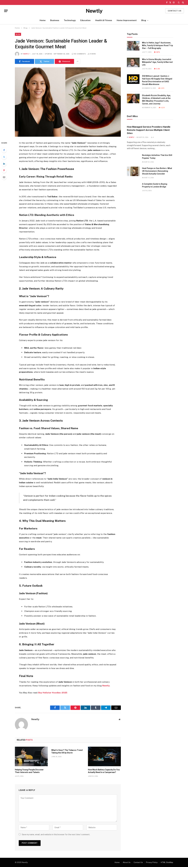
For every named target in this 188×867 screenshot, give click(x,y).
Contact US (174, 11)
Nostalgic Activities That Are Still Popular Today (157, 156)
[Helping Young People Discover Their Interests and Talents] (31, 756)
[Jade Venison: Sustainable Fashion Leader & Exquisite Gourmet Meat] (68, 102)
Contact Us (138, 862)
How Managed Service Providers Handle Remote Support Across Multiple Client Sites (148, 130)
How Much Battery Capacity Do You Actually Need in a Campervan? (104, 771)
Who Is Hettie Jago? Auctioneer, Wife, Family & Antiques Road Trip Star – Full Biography (157, 45)
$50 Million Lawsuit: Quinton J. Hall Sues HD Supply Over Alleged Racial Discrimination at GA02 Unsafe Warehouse (157, 80)
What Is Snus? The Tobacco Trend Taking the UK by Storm (67, 751)
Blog (143, 20)
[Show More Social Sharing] (77, 61)
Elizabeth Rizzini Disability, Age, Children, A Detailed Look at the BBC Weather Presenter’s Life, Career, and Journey (156, 99)
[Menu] (6, 11)
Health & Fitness (103, 20)
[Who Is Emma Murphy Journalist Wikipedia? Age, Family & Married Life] (133, 62)
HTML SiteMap (167, 862)
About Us (126, 862)
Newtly (26, 54)
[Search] (183, 2)
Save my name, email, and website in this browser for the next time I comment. (56, 834)
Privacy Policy (152, 862)
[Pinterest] (4, 170)
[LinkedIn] (4, 163)
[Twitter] (4, 156)
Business (54, 20)
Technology (70, 20)
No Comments (80, 54)
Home (43, 20)
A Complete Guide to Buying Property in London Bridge (154, 185)
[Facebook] (4, 150)
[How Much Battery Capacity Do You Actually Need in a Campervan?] (104, 756)
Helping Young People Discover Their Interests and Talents (29, 771)
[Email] (4, 177)
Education (85, 20)
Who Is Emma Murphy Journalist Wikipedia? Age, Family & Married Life (157, 62)
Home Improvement (127, 20)
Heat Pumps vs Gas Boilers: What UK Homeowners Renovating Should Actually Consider (157, 171)
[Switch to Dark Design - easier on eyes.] (178, 2)
